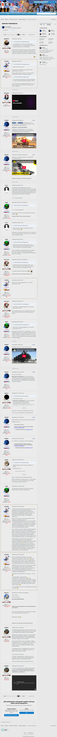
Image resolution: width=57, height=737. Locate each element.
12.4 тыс (7, 214)
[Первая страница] (2, 34)
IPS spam (24, 736)
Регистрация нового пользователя (11, 715)
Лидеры (23, 13)
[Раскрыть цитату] (13, 41)
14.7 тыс (7, 132)
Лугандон (24, 41)
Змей (6, 202)
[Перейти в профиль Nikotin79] (6, 42)
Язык (25, 732)
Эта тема (50, 13)
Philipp (24, 205)
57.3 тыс (7, 73)
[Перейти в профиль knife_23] (6, 596)
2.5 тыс (7, 404)
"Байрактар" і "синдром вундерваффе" (19, 127)
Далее (23, 34)
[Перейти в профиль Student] (3, 27)
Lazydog (6, 61)
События (28, 13)
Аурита (6, 393)
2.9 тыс (7, 50)
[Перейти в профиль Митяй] (49, 31)
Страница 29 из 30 (31, 34)
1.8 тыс (7, 271)
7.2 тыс (7, 104)
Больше (33, 13)
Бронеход (4, 2)
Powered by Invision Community (28, 734)
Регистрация (51, 2)
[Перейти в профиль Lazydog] (6, 65)
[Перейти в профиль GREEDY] (6, 631)
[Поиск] (55, 14)
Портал (3, 13)
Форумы (8, 13)
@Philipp (14, 122)
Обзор (13, 13)
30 (20, 34)
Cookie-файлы (30, 732)
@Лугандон (20, 122)
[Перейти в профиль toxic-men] (6, 263)
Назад (5, 34)
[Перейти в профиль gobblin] (6, 463)
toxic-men (6, 259)
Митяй (52, 30)
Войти (26, 712)
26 (12, 34)
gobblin (6, 459)
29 (18, 34)
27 (14, 34)
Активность (18, 13)
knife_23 (6, 592)
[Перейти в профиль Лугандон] (6, 97)
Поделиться (5, 30)
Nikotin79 (6, 38)
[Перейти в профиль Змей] (6, 206)
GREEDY (6, 627)
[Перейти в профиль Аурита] (6, 397)
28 (16, 34)
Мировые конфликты (17, 27)
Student (9, 26)
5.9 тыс (7, 471)
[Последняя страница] (26, 34)
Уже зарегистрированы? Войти (41, 2)
